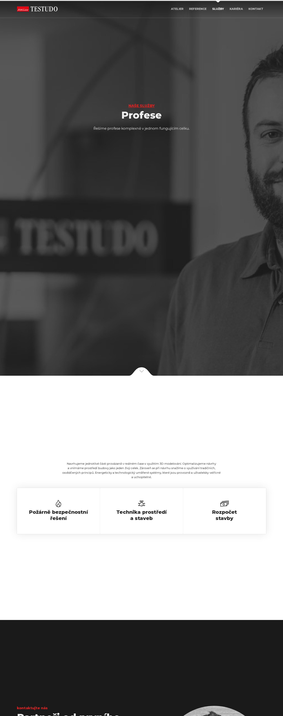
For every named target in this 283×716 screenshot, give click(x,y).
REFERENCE (198, 9)
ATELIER (177, 9)
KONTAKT (256, 9)
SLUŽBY (218, 9)
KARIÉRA (236, 9)
